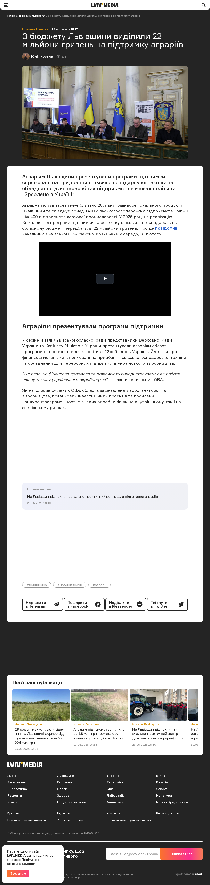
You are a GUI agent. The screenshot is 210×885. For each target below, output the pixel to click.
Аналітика (115, 802)
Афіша (12, 802)
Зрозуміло (18, 873)
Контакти (113, 813)
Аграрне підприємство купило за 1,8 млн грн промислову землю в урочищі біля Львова (99, 733)
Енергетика (17, 789)
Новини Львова (31, 15)
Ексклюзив (16, 782)
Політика (64, 782)
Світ (110, 789)
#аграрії (99, 585)
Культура (164, 795)
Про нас (13, 813)
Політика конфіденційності (26, 820)
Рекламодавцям (167, 813)
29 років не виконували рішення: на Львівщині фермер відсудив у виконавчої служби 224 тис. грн (40, 736)
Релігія (162, 782)
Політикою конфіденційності (23, 861)
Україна (113, 776)
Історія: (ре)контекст (173, 802)
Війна (160, 776)
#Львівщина (36, 585)
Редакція (63, 813)
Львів (11, 776)
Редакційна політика (71, 820)
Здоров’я (64, 795)
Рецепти (14, 795)
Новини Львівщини (28, 724)
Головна (12, 15)
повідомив (166, 228)
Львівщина (66, 776)
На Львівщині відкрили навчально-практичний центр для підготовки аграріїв (92, 496)
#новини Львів (69, 585)
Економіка (115, 782)
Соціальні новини (71, 802)
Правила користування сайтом (129, 820)
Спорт (161, 789)
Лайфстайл (116, 795)
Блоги (62, 789)
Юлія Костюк (42, 56)
